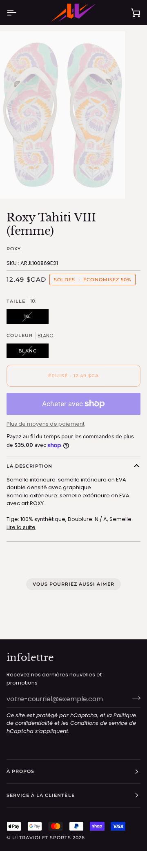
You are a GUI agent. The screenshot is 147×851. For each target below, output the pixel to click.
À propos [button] (20, 771)
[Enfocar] (15, 183)
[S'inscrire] (133, 697)
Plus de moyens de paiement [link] (46, 424)
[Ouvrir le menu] (19, 12)
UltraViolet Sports (41, 837)
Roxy (14, 249)
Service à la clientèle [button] (41, 795)
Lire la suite (21, 527)
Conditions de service (98, 723)
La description (29, 466)
